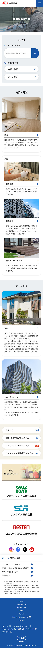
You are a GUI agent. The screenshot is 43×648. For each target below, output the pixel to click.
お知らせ (21, 620)
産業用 (21, 610)
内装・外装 (13, 69)
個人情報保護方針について (21, 626)
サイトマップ (30, 629)
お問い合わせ (6, 631)
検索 (35, 53)
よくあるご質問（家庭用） (11, 564)
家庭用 (21, 601)
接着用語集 (6, 575)
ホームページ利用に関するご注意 (12, 629)
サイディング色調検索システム (19, 453)
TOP (6, 558)
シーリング (13, 76)
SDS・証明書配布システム (17, 437)
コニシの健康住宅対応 (10, 572)
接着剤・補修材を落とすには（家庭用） (16, 568)
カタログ (9, 430)
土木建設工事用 (21, 607)
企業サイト (5, 626)
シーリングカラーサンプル (17, 445)
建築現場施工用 (21, 604)
